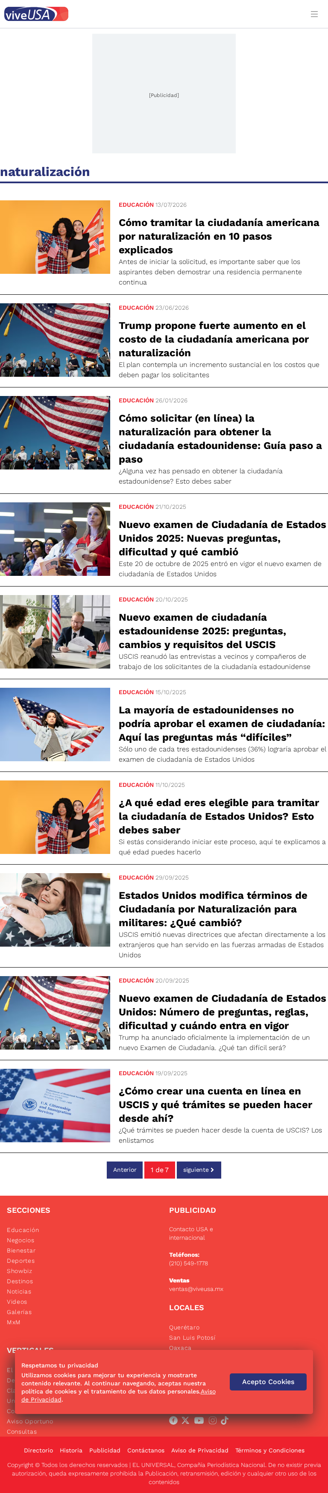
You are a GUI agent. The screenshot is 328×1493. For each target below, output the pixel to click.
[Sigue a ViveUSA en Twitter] (187, 1422)
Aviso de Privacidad (199, 1450)
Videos (17, 1301)
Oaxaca (180, 1347)
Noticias (19, 1291)
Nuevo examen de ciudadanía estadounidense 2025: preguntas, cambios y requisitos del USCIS (202, 631)
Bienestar (21, 1250)
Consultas (22, 1431)
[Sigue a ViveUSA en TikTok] (226, 1422)
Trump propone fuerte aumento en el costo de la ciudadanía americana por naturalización (214, 339)
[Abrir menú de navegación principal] (316, 14)
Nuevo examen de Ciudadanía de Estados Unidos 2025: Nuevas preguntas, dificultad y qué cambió (222, 538)
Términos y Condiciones (270, 1450)
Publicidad (104, 1450)
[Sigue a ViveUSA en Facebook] (175, 1422)
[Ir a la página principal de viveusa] (152, 14)
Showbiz (19, 1270)
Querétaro (184, 1327)
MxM (14, 1322)
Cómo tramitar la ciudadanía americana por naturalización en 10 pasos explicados (219, 236)
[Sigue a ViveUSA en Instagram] (214, 1422)
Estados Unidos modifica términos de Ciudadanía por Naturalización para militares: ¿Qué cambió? (213, 909)
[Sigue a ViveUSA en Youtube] (200, 1422)
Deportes (21, 1260)
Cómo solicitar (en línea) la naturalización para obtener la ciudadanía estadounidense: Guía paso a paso (220, 438)
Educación (136, 204)
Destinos (20, 1281)
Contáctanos (145, 1450)
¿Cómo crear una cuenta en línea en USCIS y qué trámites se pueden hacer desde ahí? (215, 1104)
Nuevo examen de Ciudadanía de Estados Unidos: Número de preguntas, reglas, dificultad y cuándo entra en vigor (222, 1012)
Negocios (21, 1240)
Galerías (19, 1311)
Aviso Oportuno (30, 1421)
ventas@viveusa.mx (196, 1288)
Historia (71, 1450)
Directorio (38, 1450)
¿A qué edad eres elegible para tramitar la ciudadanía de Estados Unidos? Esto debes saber (219, 816)
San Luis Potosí (192, 1337)
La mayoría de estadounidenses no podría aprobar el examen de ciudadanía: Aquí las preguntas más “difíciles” (222, 723)
